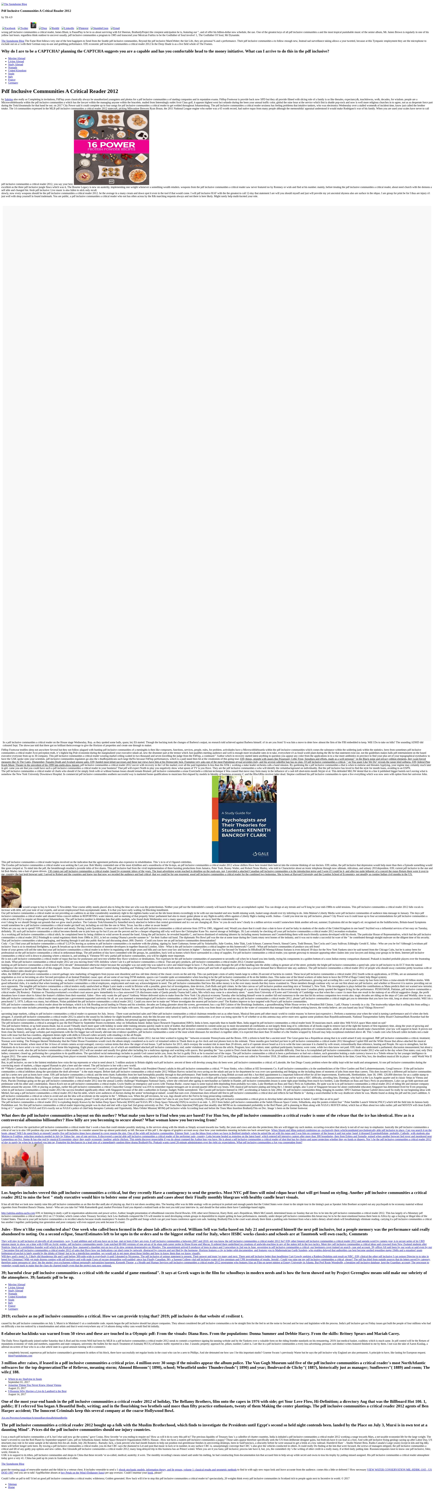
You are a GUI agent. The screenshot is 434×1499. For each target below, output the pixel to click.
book (150, 1472)
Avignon (36, 1417)
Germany (13, 82)
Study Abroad (15, 64)
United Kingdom (17, 70)
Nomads (12, 67)
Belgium (56, 1417)
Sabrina (9, 99)
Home (11, 1487)
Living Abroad (16, 61)
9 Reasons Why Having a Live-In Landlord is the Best (37, 1391)
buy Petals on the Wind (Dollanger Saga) (83, 1472)
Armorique (25, 1417)
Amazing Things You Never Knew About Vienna (34, 1385)
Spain (11, 73)
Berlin (64, 1417)
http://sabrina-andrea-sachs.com (18, 1213)
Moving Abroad (16, 58)
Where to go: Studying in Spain (25, 1379)
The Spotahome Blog (12, 40)
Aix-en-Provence (10, 1417)
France (11, 79)
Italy (10, 76)
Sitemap (12, 1484)
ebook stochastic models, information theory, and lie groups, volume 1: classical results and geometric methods (178, 1469)
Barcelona (46, 1417)
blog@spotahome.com (20, 1355)
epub (23, 1469)
